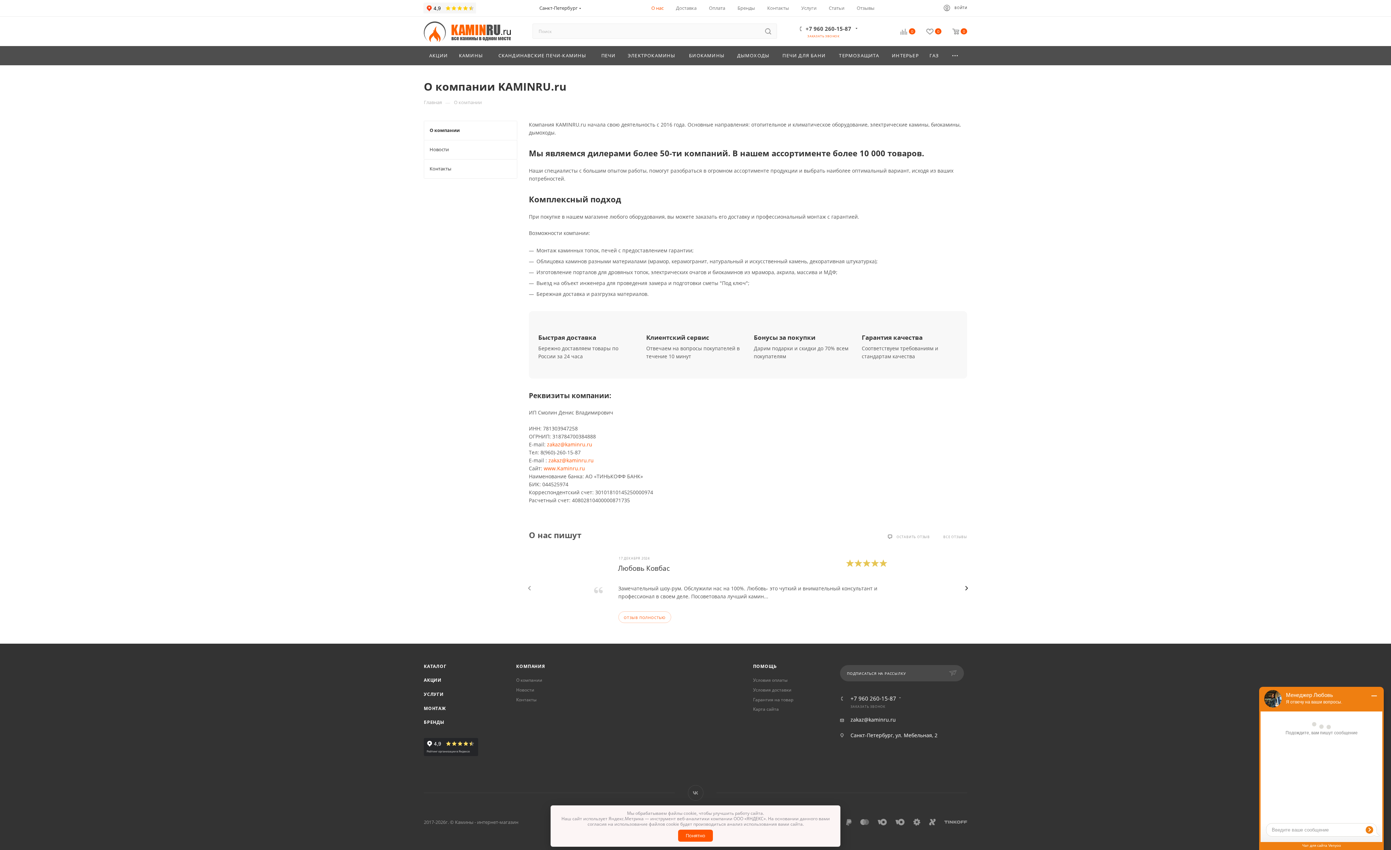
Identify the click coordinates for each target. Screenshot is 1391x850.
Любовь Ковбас (644, 568)
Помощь (765, 666)
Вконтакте (695, 793)
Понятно (695, 835)
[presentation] (529, 588)
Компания (530, 666)
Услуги (434, 694)
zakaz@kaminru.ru (569, 444)
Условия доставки (772, 690)
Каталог (435, 666)
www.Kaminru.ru (564, 468)
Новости (525, 690)
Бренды (434, 722)
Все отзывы (955, 537)
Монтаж (435, 708)
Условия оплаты (770, 680)
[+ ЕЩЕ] (955, 55)
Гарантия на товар (773, 700)
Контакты (526, 700)
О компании (529, 680)
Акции (433, 680)
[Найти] (768, 31)
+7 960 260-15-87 (828, 28)
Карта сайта (766, 709)
